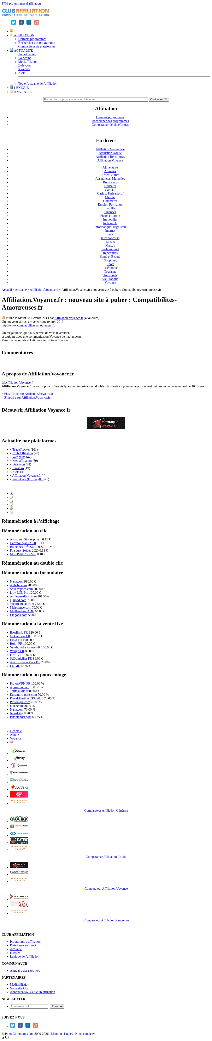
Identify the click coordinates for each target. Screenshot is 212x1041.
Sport (110, 264)
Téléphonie (110, 267)
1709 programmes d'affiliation (21, 3)
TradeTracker (27, 54)
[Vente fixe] (11, 508)
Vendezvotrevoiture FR (25, 647)
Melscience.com (20, 607)
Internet (110, 230)
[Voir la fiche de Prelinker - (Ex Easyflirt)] (19, 899)
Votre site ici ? (19, 988)
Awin (21, 73)
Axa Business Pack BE (25, 662)
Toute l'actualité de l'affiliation (37, 83)
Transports (110, 275)
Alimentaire (110, 167)
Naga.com (16, 581)
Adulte (14, 734)
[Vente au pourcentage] (11, 512)
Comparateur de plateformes (36, 46)
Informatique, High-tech (110, 227)
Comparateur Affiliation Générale (106, 810)
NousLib (16, 713)
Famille (110, 208)
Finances (110, 212)
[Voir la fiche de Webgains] (19, 796)
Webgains (24, 58)
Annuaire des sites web (25, 970)
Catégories (157, 99)
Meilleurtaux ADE (22, 611)
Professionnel (110, 249)
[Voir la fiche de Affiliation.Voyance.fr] (19, 867)
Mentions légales (62, 1033)
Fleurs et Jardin (110, 215)
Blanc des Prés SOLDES (26, 546)
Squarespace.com (21, 589)
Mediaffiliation (27, 61)
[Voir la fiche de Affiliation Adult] (19, 828)
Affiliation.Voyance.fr (44, 289)
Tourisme (110, 271)
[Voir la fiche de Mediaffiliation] (19, 782)
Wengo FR (17, 651)
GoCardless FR (20, 636)
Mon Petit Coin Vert (23, 554)
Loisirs (110, 241)
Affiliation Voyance (110, 160)
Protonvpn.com (20, 702)
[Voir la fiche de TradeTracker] (19, 774)
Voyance (110, 282)
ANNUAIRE (22, 92)
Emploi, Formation (110, 204)
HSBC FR (17, 654)
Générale (16, 731)
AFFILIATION (23, 35)
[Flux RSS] (3, 318)
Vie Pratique (110, 279)
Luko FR (16, 640)
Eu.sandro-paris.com (23, 694)
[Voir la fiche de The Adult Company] (19, 842)
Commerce (110, 201)
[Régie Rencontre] (11, 742)
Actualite (21, 289)
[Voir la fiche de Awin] (19, 789)
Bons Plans (110, 182)
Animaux (110, 171)
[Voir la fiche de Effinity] (19, 760)
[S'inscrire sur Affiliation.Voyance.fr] (106, 428)
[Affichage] (11, 493)
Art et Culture (110, 175)
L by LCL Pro (19, 592)
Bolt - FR (16, 643)
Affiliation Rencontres (110, 156)
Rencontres (110, 253)
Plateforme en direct (23, 945)
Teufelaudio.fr (19, 691)
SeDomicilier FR (21, 658)
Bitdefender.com (20, 717)
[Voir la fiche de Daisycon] (19, 753)
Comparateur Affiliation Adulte (106, 856)
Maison (110, 245)
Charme (110, 197)
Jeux (110, 234)
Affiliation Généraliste (110, 149)
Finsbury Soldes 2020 (24, 550)
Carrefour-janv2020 (23, 543)
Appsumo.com (19, 687)
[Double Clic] (11, 500)
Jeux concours (110, 238)
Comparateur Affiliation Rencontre (106, 920)
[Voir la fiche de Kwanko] (19, 767)
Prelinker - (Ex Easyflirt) (28, 479)
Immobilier (110, 219)
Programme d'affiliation (25, 941)
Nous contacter (85, 1033)
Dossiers (15, 952)
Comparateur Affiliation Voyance (106, 888)
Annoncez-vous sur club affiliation (32, 992)
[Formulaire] (11, 504)
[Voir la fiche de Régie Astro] (19, 874)
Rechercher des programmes (36, 42)
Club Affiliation (22, 453)
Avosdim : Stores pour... (25, 539)
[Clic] (11, 497)
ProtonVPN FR (20, 683)
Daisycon (24, 65)
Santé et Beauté (110, 256)
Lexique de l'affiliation (24, 956)
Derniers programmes (32, 39)
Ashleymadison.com (23, 596)
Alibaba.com (18, 585)
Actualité (16, 949)
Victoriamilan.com (22, 603)
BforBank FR (19, 632)
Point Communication (19, 1033)
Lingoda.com (18, 615)
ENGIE (15, 666)
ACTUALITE (23, 50)
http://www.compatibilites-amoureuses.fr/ (28, 325)
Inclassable (110, 223)
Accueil (7, 289)
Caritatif (110, 189)
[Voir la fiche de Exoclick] (19, 821)
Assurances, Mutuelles (110, 178)
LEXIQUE (21, 87)
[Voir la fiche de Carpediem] (19, 835)
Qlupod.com (18, 600)
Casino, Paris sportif (110, 193)
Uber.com (16, 705)
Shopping (110, 260)
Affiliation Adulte (110, 153)
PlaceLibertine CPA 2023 (26, 698)
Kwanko (24, 69)
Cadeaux (110, 186)
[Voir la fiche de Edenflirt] (19, 906)
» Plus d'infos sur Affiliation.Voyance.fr (27, 393)
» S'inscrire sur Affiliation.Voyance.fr (26, 397)
